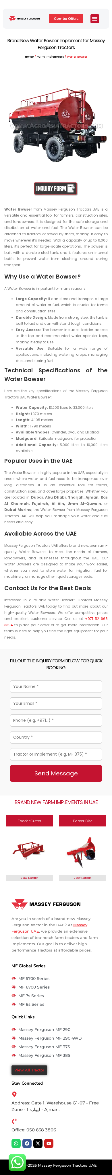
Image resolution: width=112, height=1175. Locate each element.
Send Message (56, 773)
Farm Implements (50, 57)
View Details (29, 878)
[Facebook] (27, 1143)
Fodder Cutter (29, 821)
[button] (94, 18)
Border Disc (82, 821)
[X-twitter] (38, 1143)
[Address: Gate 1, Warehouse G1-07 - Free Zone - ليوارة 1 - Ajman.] (14, 1094)
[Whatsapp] (16, 1143)
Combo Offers (66, 18)
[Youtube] (48, 1143)
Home (29, 57)
